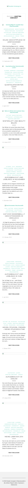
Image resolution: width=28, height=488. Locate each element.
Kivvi (13, 265)
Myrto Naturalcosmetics (14, 34)
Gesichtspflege (10, 30)
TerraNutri (20, 432)
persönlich (6, 268)
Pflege (6, 325)
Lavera (7, 266)
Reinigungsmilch (9, 36)
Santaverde (20, 173)
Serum (17, 36)
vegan (14, 37)
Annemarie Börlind (11, 424)
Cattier (8, 115)
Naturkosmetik (7, 431)
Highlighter (16, 74)
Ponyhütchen (15, 268)
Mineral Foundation (17, 429)
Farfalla (20, 424)
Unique (20, 374)
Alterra (6, 70)
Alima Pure (11, 422)
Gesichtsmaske (18, 208)
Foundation (8, 72)
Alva (13, 166)
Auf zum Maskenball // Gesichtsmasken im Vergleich (14, 216)
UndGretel (18, 82)
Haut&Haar (19, 30)
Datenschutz (14, 484)
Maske (20, 211)
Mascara (20, 77)
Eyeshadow (20, 70)
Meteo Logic (14, 79)
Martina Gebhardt (18, 32)
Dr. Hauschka (13, 321)
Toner (22, 36)
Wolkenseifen (16, 175)
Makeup (18, 75)
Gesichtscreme (19, 29)
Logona (22, 425)
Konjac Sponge (11, 171)
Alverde (18, 422)
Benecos (13, 70)
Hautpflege (7, 32)
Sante (23, 268)
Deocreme (19, 166)
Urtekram (19, 270)
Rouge (23, 431)
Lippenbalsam (18, 117)
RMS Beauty (10, 82)
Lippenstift (11, 75)
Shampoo (8, 270)
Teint (14, 432)
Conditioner (10, 261)
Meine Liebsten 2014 (14, 437)
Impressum (21, 483)
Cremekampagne (9, 29)
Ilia (22, 74)
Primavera (12, 325)
